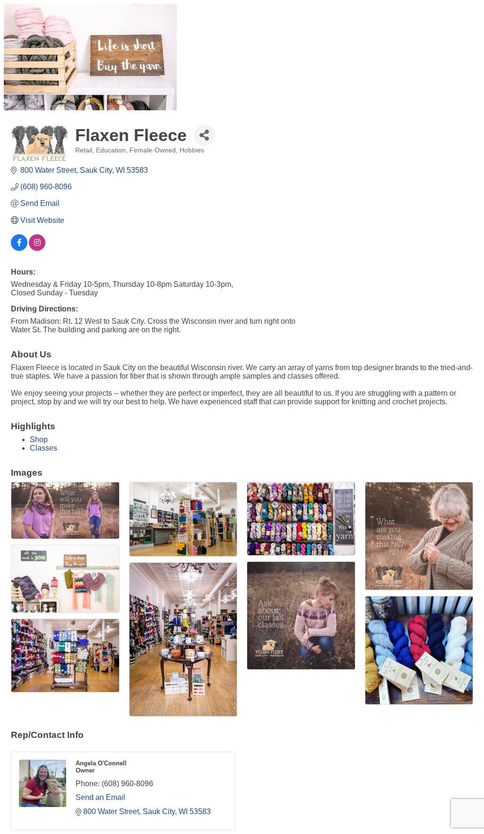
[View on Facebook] (19, 248)
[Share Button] (204, 135)
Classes (43, 448)
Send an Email (100, 797)
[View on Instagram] (37, 248)
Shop (39, 439)
